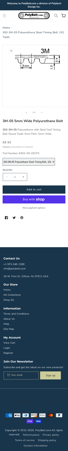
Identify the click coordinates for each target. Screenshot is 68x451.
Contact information (36, 445)
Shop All (8, 300)
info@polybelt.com (14, 268)
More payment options (34, 207)
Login (6, 348)
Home (6, 27)
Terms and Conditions (16, 313)
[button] (4, 15)
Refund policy (31, 434)
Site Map (8, 329)
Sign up (50, 375)
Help (6, 324)
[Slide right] (42, 112)
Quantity (7, 169)
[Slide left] (26, 112)
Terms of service (25, 440)
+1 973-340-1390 (14, 264)
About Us (9, 318)
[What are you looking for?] (56, 15)
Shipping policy (47, 440)
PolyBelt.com (43, 430)
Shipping (7, 147)
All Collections (12, 295)
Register (8, 353)
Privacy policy (51, 434)
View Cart (9, 342)
